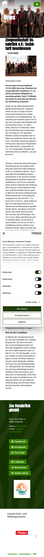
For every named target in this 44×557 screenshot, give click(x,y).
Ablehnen (22, 322)
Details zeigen (31, 302)
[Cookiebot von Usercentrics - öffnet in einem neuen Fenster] (31, 233)
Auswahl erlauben (22, 315)
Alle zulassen (22, 309)
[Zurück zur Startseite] (4, 6)
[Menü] (37, 4)
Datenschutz (25, 554)
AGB (34, 554)
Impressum (12, 554)
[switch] (38, 279)
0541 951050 (21, 426)
